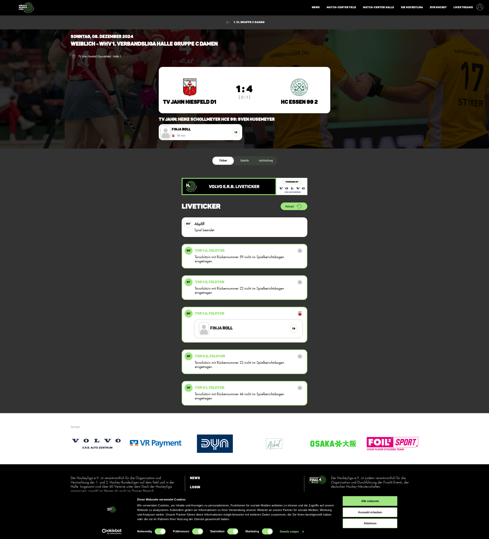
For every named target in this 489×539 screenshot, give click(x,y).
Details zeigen (289, 531)
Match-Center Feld (341, 7)
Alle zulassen (370, 501)
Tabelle (244, 160)
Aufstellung (266, 160)
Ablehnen (370, 523)
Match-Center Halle (378, 7)
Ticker (223, 160)
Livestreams (463, 7)
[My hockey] (479, 7)
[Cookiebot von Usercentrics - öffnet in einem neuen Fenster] (112, 531)
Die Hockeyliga (412, 7)
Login (195, 487)
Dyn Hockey (438, 7)
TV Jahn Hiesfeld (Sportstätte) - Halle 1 (99, 56)
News (316, 7)
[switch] (197, 531)
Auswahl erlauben (370, 512)
